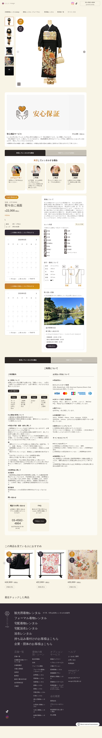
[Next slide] (97, 563)
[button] (18, 52)
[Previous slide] (4, 563)
